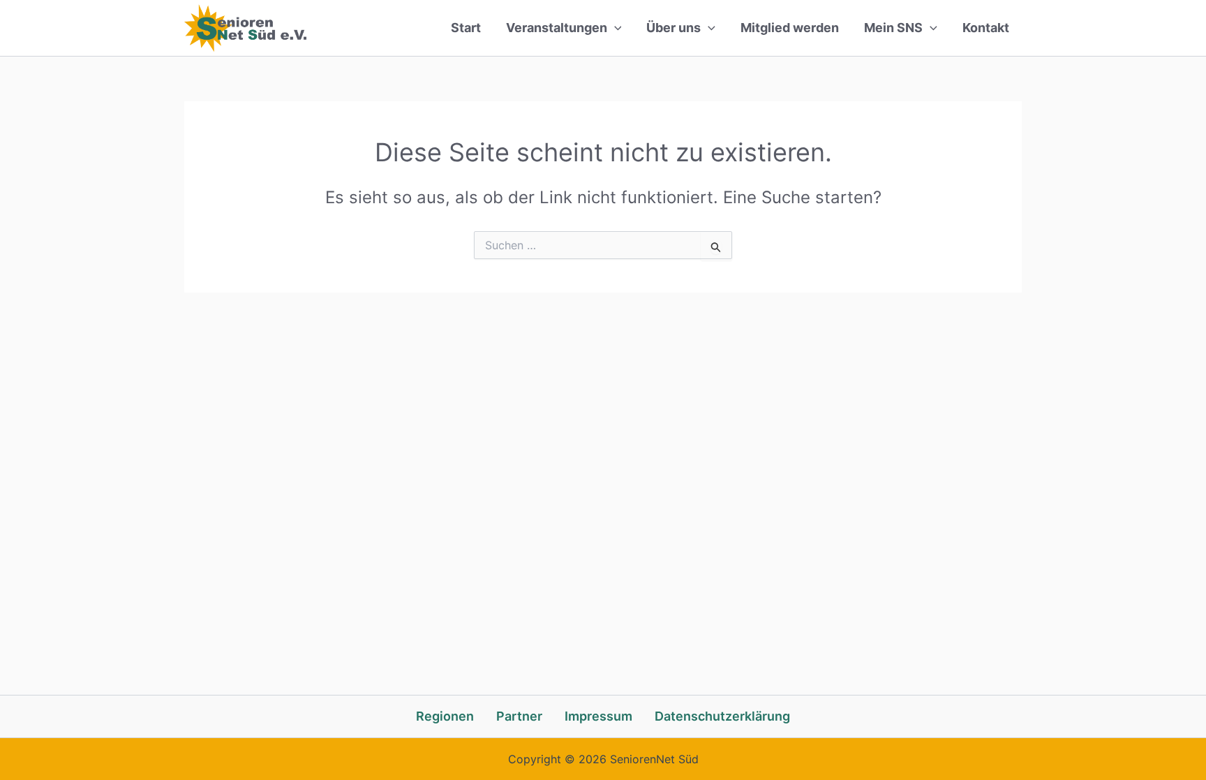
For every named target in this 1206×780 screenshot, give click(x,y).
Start (466, 27)
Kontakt (985, 27)
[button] (614, 28)
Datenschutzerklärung (722, 716)
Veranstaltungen (556, 27)
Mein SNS (893, 27)
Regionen (445, 716)
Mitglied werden (789, 27)
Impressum (598, 716)
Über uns (673, 27)
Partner (519, 716)
